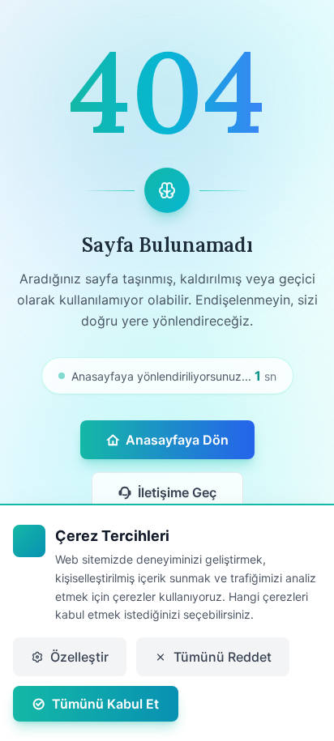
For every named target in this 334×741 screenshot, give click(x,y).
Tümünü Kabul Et (105, 704)
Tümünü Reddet (222, 657)
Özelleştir (79, 657)
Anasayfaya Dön (177, 440)
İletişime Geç (177, 492)
